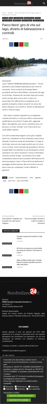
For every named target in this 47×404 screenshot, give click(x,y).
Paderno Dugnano (26, 20)
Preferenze (34, 387)
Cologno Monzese (29, 18)
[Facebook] (11, 44)
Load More (23, 201)
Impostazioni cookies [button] (11, 392)
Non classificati (34, 389)
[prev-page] (3, 271)
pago (4, 180)
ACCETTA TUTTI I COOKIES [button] (18, 400)
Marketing (21, 389)
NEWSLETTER (16, 20)
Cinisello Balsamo (18, 18)
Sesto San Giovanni (38, 20)
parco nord (11, 180)
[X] (16, 44)
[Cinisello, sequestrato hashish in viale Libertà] (8, 239)
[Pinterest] (21, 44)
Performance (22, 387)
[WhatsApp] (26, 44)
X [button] (43, 360)
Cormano (37, 18)
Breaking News (7, 243)
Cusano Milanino (7, 20)
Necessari (9, 387)
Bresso (10, 18)
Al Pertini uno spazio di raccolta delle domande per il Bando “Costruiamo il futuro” (29, 250)
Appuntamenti (7, 255)
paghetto (38, 177)
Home (4, 13)
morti (31, 177)
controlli (11, 177)
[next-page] (7, 271)
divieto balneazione (21, 177)
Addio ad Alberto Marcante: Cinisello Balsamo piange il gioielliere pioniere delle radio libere (29, 262)
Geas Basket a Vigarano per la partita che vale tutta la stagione (12, 221)
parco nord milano (22, 180)
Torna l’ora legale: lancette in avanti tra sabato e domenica (34, 221)
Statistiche (9, 389)
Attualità (10, 13)
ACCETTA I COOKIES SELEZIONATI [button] (21, 396)
